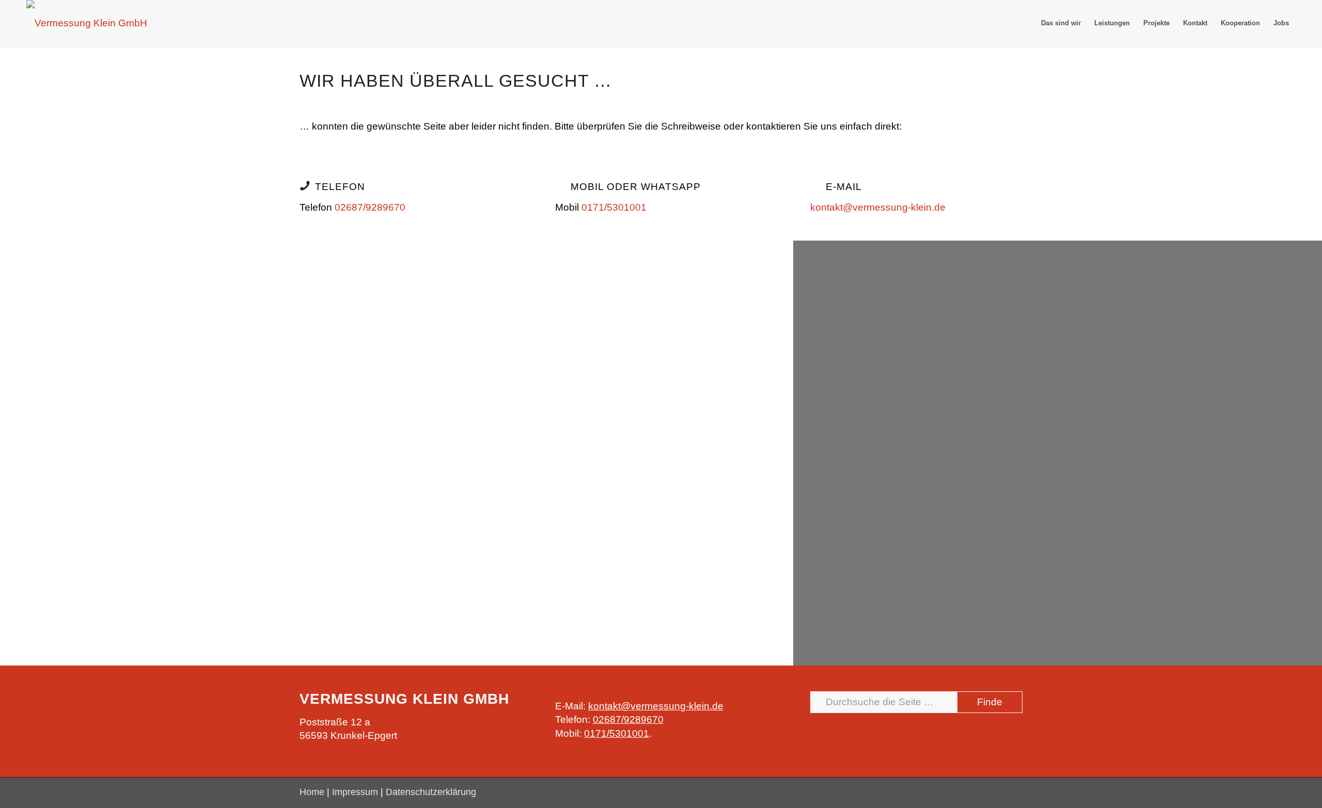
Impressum (355, 792)
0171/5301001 (614, 207)
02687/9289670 (370, 207)
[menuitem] (1061, 23)
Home (312, 792)
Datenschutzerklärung (431, 792)
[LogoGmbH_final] (86, 23)
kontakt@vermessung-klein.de (878, 207)
